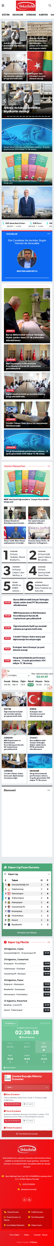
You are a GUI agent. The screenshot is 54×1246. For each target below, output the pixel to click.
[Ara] (49, 6)
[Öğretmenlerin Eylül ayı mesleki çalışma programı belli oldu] (27, 386)
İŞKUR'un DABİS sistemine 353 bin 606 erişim (17, 588)
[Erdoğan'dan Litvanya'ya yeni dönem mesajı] (40, 699)
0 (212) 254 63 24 (13, 1121)
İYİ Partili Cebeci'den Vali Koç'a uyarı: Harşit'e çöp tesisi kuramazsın (18, 573)
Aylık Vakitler (11, 1068)
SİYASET (34, 738)
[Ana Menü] (3, 6)
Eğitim (7, 709)
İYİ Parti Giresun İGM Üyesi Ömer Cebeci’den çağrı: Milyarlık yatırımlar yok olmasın (44, 573)
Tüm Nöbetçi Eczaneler (28, 1134)
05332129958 (29, 1184)
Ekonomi (34, 771)
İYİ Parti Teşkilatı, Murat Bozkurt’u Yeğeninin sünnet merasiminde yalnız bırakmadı (17, 557)
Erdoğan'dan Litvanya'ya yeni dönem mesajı (37, 714)
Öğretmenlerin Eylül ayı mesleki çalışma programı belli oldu (13, 714)
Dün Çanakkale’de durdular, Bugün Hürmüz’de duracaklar (27, 242)
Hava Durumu (13, 1212)
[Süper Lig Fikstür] (49, 942)
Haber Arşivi (36, 1225)
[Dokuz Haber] (26, 6)
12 (39, 116)
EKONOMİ (18, 15)
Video (26, 1235)
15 (49, 116)
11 (36, 116)
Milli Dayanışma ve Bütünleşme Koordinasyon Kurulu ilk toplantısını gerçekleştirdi (29, 616)
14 (46, 116)
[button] (5, 100)
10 (33, 116)
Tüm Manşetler (37, 1217)
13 (42, 116)
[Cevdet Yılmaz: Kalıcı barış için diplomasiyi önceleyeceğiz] (27, 415)
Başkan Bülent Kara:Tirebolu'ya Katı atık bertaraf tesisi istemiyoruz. (43, 588)
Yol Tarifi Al (29, 1104)
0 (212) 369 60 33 (13, 1104)
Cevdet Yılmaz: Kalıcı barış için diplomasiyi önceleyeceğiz (13, 776)
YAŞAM (15, 582)
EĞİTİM (5, 15)
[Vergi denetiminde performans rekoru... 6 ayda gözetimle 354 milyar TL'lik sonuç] (27, 443)
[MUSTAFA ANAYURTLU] (27, 258)
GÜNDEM (31, 15)
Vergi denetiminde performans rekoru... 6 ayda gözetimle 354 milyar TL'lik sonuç (29, 661)
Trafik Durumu (37, 1212)
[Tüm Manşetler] (49, 466)
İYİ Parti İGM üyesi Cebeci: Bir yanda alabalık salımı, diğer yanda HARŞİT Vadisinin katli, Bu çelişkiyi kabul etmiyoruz (44, 557)
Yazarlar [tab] (11, 234)
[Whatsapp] (25, 1200)
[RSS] (29, 1200)
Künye (44, 1235)
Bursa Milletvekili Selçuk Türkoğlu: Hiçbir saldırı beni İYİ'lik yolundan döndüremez (31, 602)
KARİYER (43, 15)
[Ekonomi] (49, 790)
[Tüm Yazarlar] (49, 234)
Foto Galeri (14, 1235)
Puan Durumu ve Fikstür (12, 1218)
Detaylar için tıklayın (27, 933)
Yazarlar (37, 1235)
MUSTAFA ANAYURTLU (27, 271)
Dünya (33, 709)
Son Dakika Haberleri (15, 1225)
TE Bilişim (33, 1242)
